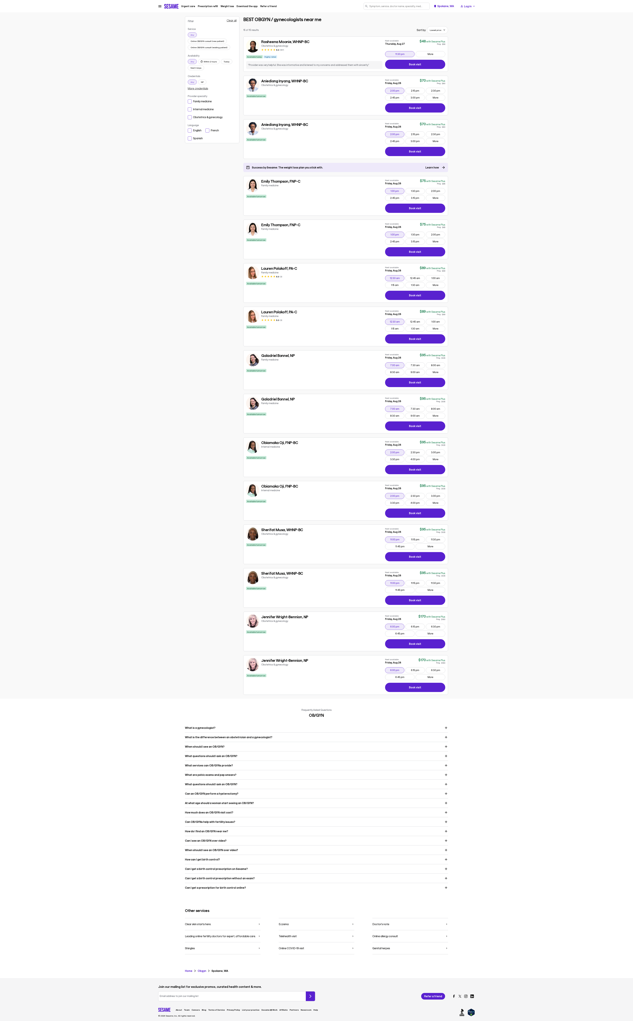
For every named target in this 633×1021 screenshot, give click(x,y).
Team (187, 1010)
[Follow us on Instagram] (466, 996)
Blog (204, 1010)
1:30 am (418, 284)
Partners (294, 1010)
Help (315, 1010)
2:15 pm (418, 90)
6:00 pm (397, 626)
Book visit (427, 65)
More (430, 54)
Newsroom (306, 1010)
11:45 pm (405, 546)
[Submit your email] (310, 996)
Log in (468, 6)
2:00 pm (397, 90)
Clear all (232, 20)
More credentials (198, 88)
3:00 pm (417, 97)
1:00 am (438, 278)
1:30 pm (418, 190)
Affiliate (283, 1010)
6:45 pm (405, 633)
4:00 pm (417, 459)
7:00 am (397, 365)
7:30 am (417, 365)
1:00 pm (397, 190)
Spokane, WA (445, 6)
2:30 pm (438, 90)
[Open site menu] (160, 6)
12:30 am (397, 278)
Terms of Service (216, 1010)
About (179, 1010)
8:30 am (397, 372)
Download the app (247, 6)
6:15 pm (418, 626)
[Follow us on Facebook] (454, 996)
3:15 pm (418, 197)
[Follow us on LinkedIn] (472, 996)
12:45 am (417, 278)
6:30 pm (438, 626)
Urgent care (188, 6)
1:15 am (398, 284)
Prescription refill (208, 6)
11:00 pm (397, 539)
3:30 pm (397, 459)
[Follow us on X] (460, 996)
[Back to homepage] (171, 6)
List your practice (250, 1010)
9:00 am (417, 372)
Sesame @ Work (269, 1010)
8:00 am (438, 365)
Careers (196, 1010)
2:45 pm (397, 97)
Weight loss (227, 6)
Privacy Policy (233, 1010)
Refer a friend (268, 6)
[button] (316, 728)
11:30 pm (405, 53)
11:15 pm (418, 539)
